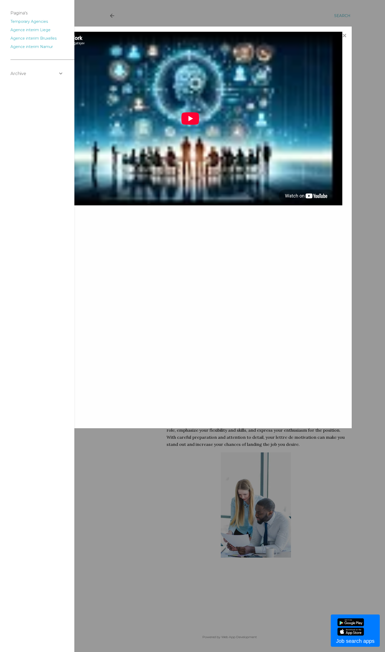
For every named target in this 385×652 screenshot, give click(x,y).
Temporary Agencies (29, 21)
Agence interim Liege (30, 30)
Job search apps (355, 641)
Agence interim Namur (31, 46)
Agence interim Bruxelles (33, 38)
